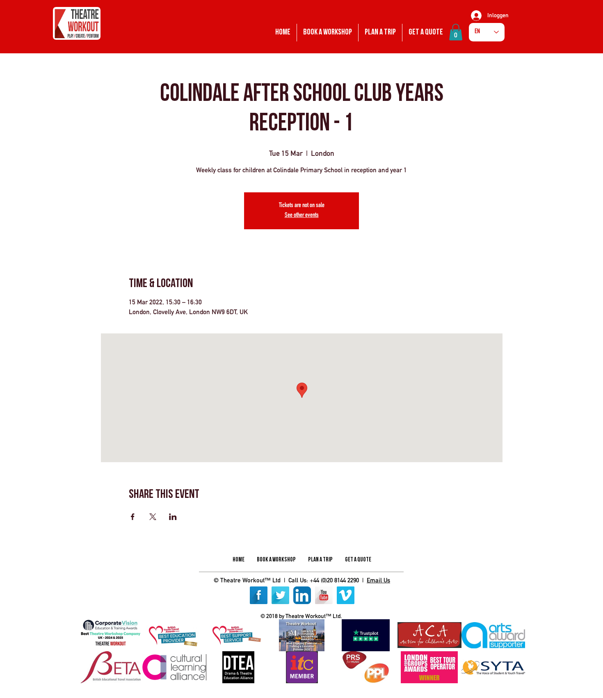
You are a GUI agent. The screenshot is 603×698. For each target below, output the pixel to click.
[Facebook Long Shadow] (258, 595)
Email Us (378, 580)
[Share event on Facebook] (133, 516)
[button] (456, 32)
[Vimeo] (345, 595)
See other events (302, 215)
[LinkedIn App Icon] (302, 595)
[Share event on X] (153, 516)
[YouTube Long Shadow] (324, 595)
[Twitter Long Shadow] (280, 595)
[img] (110, 635)
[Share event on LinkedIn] (173, 516)
